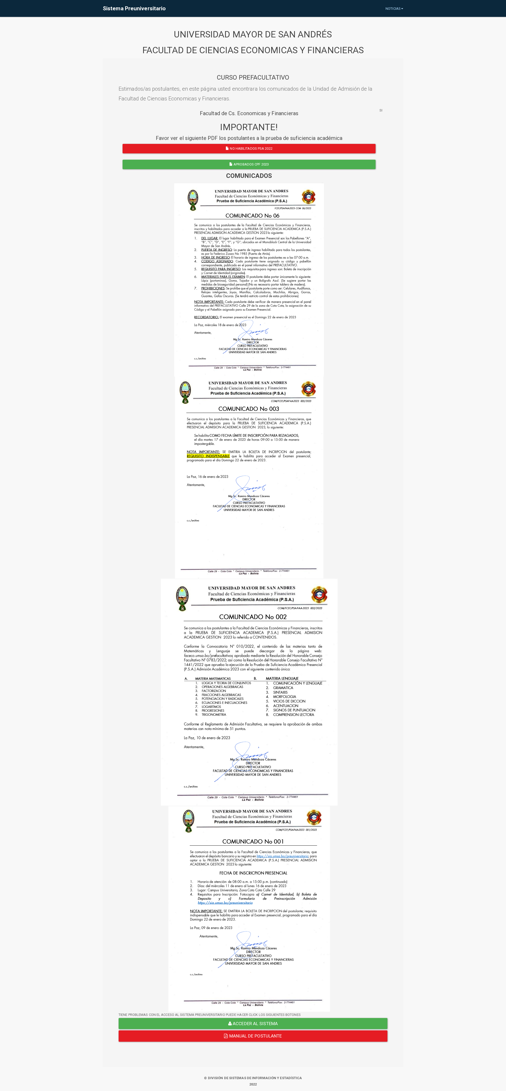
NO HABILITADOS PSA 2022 (250, 148)
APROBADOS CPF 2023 (251, 164)
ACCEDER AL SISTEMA (255, 1023)
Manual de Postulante (255, 1036)
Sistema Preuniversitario (134, 8)
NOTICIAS (393, 9)
